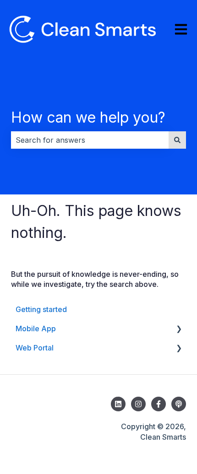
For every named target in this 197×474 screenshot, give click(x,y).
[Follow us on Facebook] (158, 404)
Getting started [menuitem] (41, 309)
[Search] (177, 140)
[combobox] (90, 140)
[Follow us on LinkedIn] (118, 404)
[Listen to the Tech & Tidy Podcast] (178, 404)
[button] (178, 329)
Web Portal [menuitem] (35, 347)
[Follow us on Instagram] (138, 404)
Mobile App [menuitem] (36, 328)
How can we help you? (88, 117)
